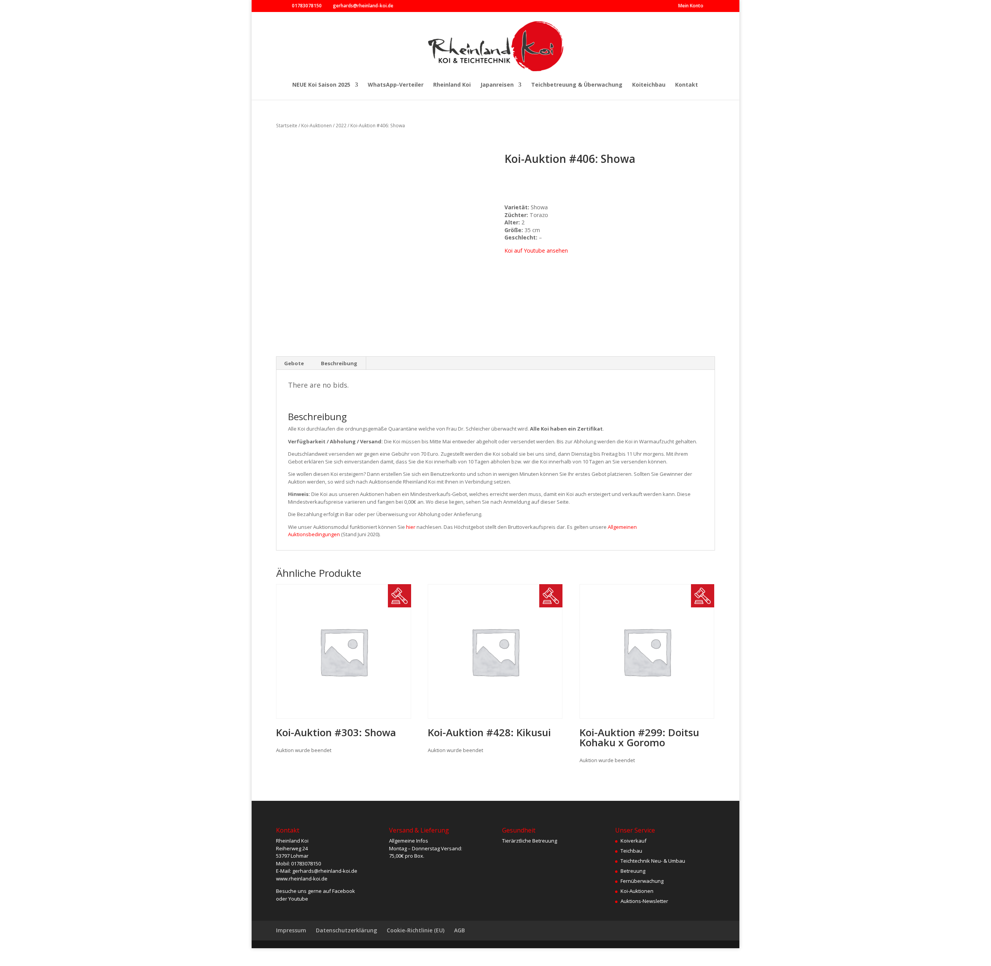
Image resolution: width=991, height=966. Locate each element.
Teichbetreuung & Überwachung (576, 85)
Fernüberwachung (642, 880)
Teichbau (631, 850)
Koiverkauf (633, 840)
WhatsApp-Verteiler (395, 85)
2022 (341, 125)
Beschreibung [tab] (339, 363)
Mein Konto (690, 6)
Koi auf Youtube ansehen (536, 250)
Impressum (291, 930)
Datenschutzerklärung (346, 930)
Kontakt (686, 85)
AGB (459, 930)
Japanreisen (497, 85)
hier (410, 526)
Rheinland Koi (452, 85)
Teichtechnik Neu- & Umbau (653, 860)
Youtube (298, 898)
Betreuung (633, 870)
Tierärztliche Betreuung (529, 840)
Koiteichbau (648, 85)
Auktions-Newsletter (644, 901)
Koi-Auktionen (316, 125)
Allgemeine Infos (408, 840)
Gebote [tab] (294, 363)
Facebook (343, 890)
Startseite (286, 125)
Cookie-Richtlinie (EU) (415, 930)
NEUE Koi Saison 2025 (321, 85)
